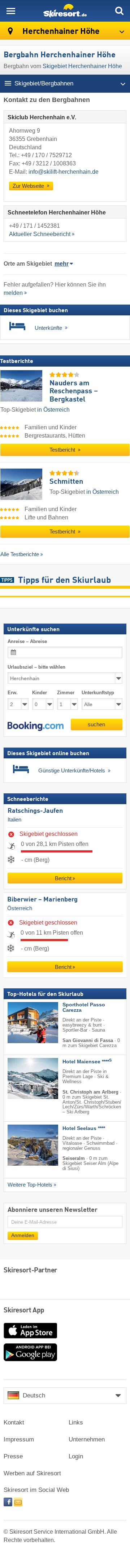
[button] (36, 726)
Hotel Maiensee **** (87, 1061)
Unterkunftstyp (98, 692)
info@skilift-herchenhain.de (64, 172)
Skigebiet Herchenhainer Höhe (82, 66)
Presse (13, 1456)
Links (76, 1422)
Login (76, 1456)
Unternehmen (87, 1439)
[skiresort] (65, 11)
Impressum (19, 1439)
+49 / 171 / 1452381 (34, 226)
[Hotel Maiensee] (22, 1078)
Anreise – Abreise (27, 641)
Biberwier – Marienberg (42, 899)
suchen (96, 724)
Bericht (63, 878)
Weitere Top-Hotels (30, 1184)
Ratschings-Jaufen (35, 811)
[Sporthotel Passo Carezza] (22, 1022)
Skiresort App (24, 1310)
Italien (14, 820)
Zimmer (65, 692)
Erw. (13, 692)
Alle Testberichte (19, 554)
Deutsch (34, 1395)
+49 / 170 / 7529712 (46, 155)
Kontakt (14, 1422)
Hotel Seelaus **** (83, 1128)
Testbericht (63, 450)
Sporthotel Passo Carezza (83, 1007)
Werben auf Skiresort (32, 1473)
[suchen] (119, 11)
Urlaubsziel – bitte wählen (36, 667)
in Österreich (53, 410)
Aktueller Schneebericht (39, 234)
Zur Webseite (29, 186)
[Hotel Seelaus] (22, 1144)
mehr (62, 264)
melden (13, 293)
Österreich (19, 908)
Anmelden (22, 1235)
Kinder (39, 692)
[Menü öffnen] (11, 11)
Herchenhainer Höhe (60, 31)
